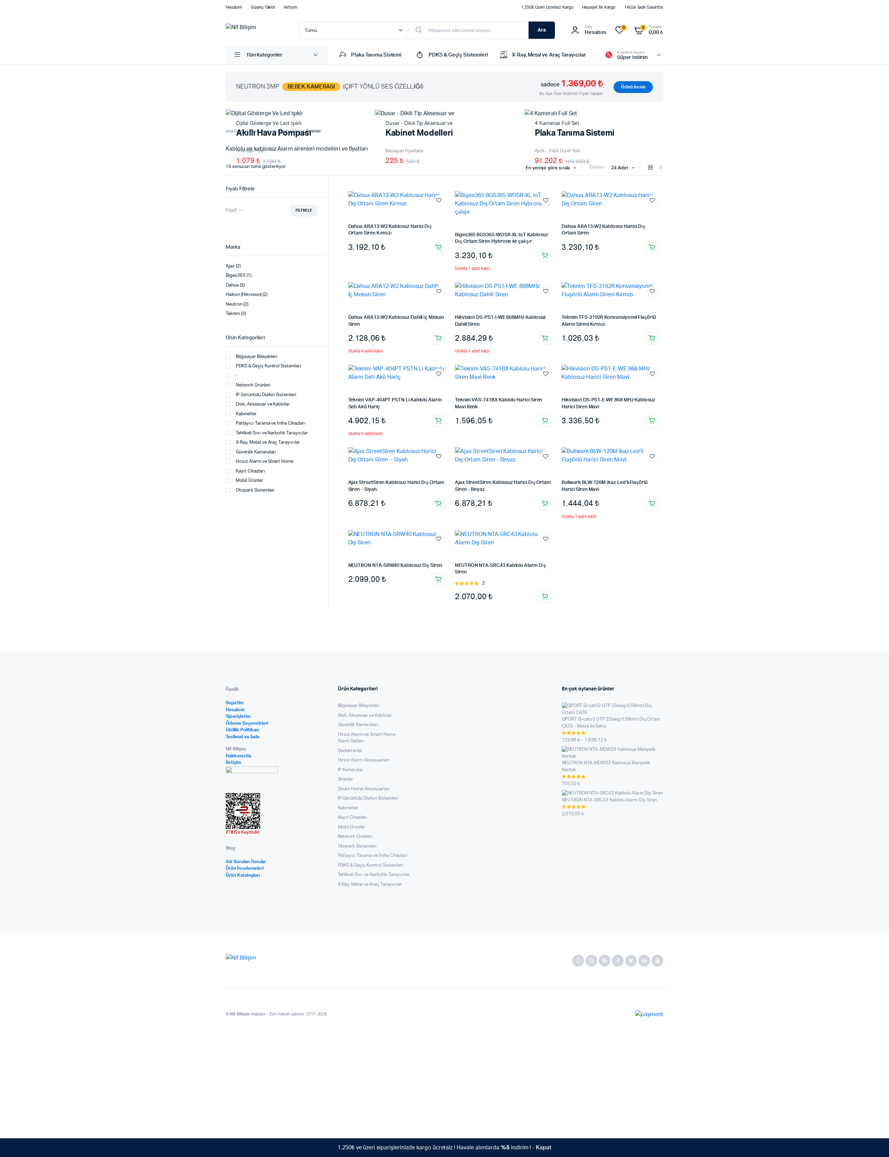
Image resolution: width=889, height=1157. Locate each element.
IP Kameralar (351, 770)
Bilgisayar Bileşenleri (256, 357)
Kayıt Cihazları (250, 471)
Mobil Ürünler (249, 480)
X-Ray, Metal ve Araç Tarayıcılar (549, 55)
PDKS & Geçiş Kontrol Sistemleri (268, 366)
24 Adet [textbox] (619, 168)
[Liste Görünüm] (660, 168)
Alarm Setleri (351, 741)
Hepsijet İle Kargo (598, 7)
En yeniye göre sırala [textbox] (548, 168)
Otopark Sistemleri (255, 490)
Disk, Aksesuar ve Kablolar (263, 404)
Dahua (232, 285)
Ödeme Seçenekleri (247, 723)
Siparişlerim (238, 716)
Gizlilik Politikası (242, 730)
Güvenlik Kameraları (256, 452)
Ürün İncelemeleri (245, 868)
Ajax (230, 266)
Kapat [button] (543, 1147)
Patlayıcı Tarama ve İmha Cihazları (271, 423)
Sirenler (346, 779)
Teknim (233, 314)
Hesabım (234, 7)
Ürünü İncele (633, 87)
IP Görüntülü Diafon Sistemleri (266, 395)
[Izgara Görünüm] (650, 168)
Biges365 (236, 275)
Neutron (234, 304)
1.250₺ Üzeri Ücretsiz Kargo (547, 7)
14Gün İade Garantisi (643, 7)
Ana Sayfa (235, 131)
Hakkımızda (238, 756)
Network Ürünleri (253, 385)
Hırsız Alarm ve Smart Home (264, 461)
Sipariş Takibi (263, 7)
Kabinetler (246, 414)
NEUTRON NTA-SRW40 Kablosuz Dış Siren (395, 565)
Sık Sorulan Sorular (246, 862)
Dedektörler (350, 751)
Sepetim (234, 703)
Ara (542, 30)
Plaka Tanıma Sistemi (376, 55)
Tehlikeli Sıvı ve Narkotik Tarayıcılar (272, 433)
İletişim (233, 762)
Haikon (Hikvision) (243, 294)
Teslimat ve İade (243, 737)
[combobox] (551, 168)
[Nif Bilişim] (255, 30)
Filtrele (304, 210)
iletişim (290, 7)
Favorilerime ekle (438, 200)
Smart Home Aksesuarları (364, 789)
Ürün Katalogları (243, 875)
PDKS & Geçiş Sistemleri (458, 55)
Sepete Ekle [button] (438, 247)
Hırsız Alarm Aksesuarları (364, 760)
